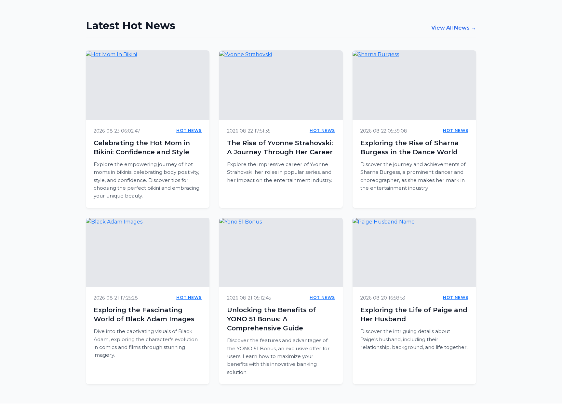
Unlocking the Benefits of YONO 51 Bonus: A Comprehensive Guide (271, 319)
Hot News (189, 130)
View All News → (453, 28)
